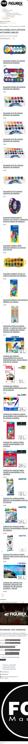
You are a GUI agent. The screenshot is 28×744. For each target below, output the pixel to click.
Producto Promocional (14, 14)
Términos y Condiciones (9, 665)
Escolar (6, 26)
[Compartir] (3, 742)
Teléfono (2, 650)
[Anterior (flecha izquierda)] (0, 743)
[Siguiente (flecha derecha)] (2, 743)
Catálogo (6, 12)
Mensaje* (2, 654)
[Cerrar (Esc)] (5, 742)
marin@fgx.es (5, 671)
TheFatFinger (3, 681)
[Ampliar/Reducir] (0, 742)
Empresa (2, 643)
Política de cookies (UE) (9, 669)
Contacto (6, 19)
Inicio (5, 9)
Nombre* (2, 640)
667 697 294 (4, 674)
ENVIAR (2, 659)
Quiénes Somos (8, 10)
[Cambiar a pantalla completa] (2, 742)
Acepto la (10, 657)
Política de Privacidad (13, 657)
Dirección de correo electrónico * (9, 645)
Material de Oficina (12, 13)
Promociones (10, 16)
